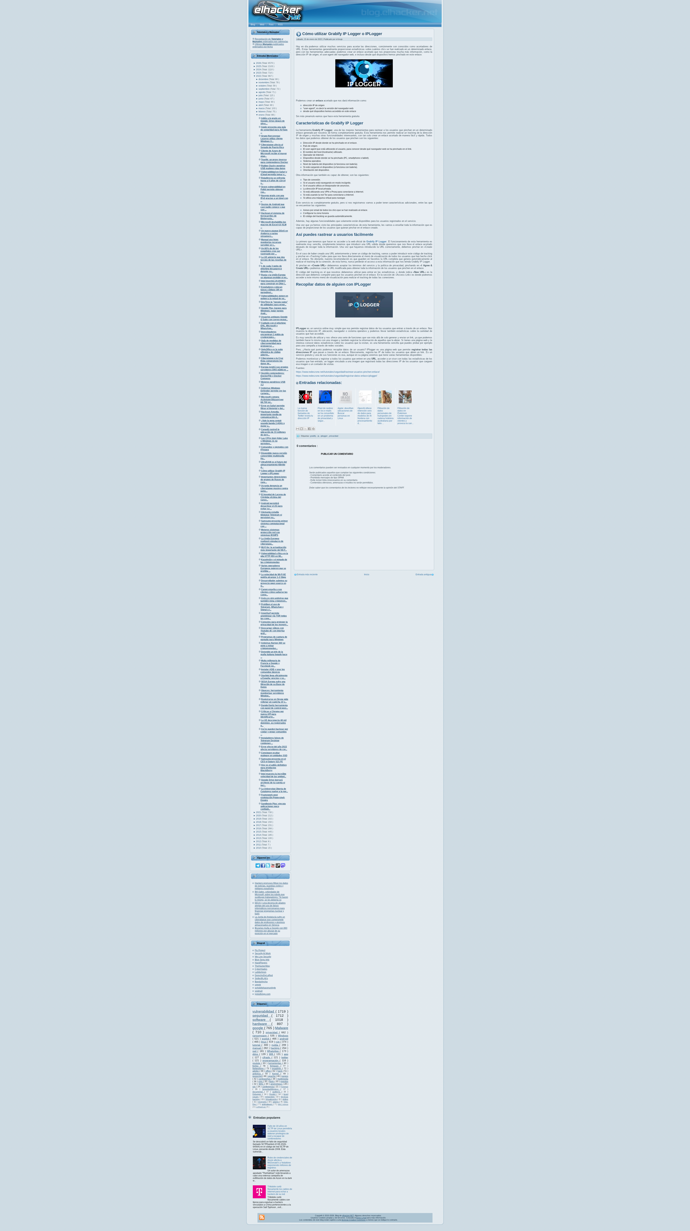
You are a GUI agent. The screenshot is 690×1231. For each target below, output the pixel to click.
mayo (261, 102)
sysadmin (277, 1068)
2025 (259, 66)
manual (257, 1048)
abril (261, 105)
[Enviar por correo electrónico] (297, 429)
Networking (258, 1068)
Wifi (271, 1054)
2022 (259, 76)
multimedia (282, 1079)
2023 (259, 73)
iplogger (324, 436)
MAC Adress (283, 1104)
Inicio (366, 574)
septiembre (264, 89)
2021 (259, 812)
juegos (285, 1076)
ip (319, 436)
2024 (259, 69)
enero (262, 115)
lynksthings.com (262, 994)
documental (258, 1092)
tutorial (256, 1045)
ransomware (260, 1035)
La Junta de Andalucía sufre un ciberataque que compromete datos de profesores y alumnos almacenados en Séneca (270, 921)
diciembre (264, 79)
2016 (259, 828)
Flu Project (260, 950)
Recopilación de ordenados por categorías (270, 40)
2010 (259, 848)
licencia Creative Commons (354, 1220)
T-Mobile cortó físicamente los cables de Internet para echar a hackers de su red (280, 1190)
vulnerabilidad (263, 1011)
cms (260, 1081)
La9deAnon (260, 972)
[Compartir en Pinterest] (313, 429)
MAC (261, 1084)
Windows (283, 1035)
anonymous (276, 1084)
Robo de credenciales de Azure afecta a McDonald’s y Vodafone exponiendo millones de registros (280, 1162)
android (284, 1038)
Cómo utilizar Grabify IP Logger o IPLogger (342, 34)
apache (272, 1076)
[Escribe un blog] (301, 429)
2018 (259, 822)
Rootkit (273, 1094)
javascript (257, 1076)
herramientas (275, 1063)
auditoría (277, 1092)
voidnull (259, 991)
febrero (262, 111)
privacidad (272, 1032)
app (286, 1054)
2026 (259, 63)
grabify (313, 436)
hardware (261, 1024)
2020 (259, 815)
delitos (285, 1099)
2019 (259, 819)
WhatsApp (273, 1051)
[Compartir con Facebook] (309, 429)
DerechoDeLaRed (264, 975)
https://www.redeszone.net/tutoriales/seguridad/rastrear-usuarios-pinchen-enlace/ (338, 371)
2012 (259, 841)
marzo (262, 108)
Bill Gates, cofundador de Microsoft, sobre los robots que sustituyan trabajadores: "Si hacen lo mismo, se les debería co (271, 896)
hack (280, 1071)
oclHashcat (261, 1107)
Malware (281, 1028)
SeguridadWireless (271, 1089)
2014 (259, 835)
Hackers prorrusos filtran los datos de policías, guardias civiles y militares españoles (271, 886)
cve (278, 1041)
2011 (258, 844)
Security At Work (263, 953)
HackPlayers (261, 963)
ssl (254, 1086)
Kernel (276, 1073)
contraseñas (265, 1079)
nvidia (275, 1045)
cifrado (266, 1057)
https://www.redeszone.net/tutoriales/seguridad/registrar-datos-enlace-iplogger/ (336, 375)
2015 (259, 831)
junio (261, 98)
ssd (254, 1051)
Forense (284, 1087)
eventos (284, 1081)
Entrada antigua (423, 574)
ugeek (258, 984)
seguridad (261, 1015)
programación (271, 1060)
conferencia (268, 1086)
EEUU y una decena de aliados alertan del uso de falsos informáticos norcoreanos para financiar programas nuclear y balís (270, 908)
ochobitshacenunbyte (265, 988)
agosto (262, 92)
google (258, 1028)
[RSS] (262, 1217)
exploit (266, 1038)
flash (272, 1081)
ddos (255, 1054)
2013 (259, 838)
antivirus (257, 1073)
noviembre (264, 82)
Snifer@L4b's (261, 978)
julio (261, 95)
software (261, 1020)
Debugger (257, 1094)
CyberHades (261, 969)
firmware (275, 1066)
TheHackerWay (262, 966)
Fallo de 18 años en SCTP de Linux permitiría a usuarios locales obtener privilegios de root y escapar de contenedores (280, 1132)
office (269, 1071)
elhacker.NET (348, 1215)
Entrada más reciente (307, 574)
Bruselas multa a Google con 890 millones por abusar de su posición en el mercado (271, 931)
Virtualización (271, 1099)
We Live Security (263, 956)
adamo (276, 1102)
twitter (284, 1057)
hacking (275, 1048)
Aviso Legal (361, 1218)
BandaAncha (261, 981)
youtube (256, 1063)
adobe (255, 1071)
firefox (256, 1066)
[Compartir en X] (305, 429)
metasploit (270, 1097)
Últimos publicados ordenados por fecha (268, 45)
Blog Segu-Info (262, 959)
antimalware (267, 1104)
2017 (259, 825)
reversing (262, 1102)
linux (264, 1041)
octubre (262, 85)
